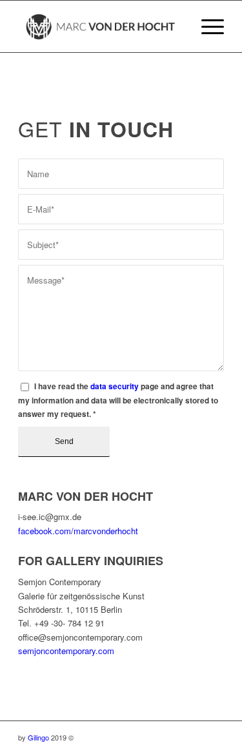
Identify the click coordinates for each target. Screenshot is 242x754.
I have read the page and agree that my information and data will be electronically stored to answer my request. (118, 400)
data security (114, 386)
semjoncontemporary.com (66, 650)
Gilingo (38, 737)
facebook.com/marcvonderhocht (78, 531)
